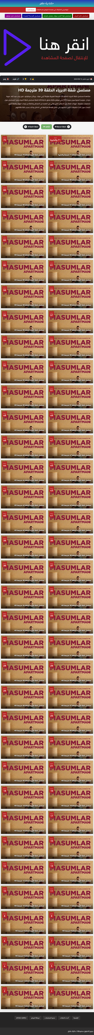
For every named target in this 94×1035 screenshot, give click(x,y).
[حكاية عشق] (47, 3)
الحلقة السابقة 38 (62, 126)
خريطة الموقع (35, 1017)
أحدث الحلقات (64, 1017)
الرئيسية (76, 1017)
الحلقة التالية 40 (31, 126)
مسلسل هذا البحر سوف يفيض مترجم (57, 16)
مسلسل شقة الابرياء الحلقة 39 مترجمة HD (54, 90)
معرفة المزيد (30, 9)
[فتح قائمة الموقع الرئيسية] (92, 1)
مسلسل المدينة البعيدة (31, 16)
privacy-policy (21, 1017)
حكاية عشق (72, 1031)
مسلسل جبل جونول (13, 16)
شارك (16, 79)
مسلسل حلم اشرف (81, 16)
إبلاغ (6, 79)
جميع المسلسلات (50, 1017)
